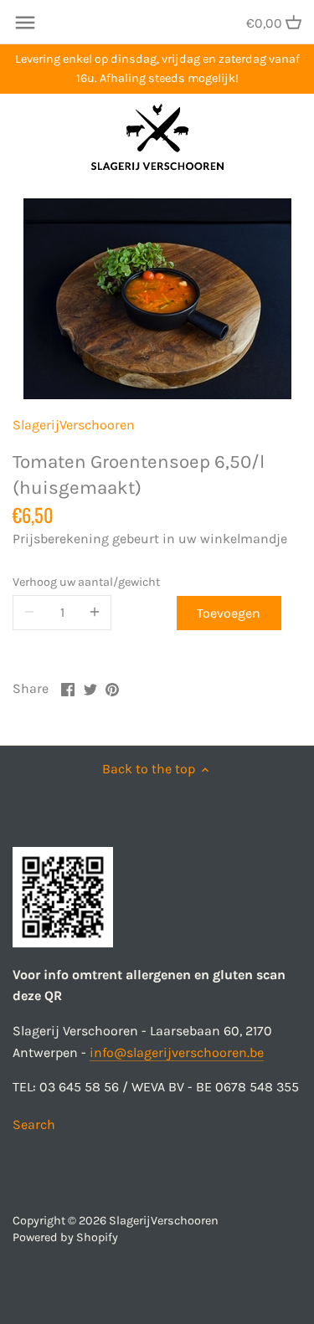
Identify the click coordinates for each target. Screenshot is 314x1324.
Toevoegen (228, 613)
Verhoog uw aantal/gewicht (86, 582)
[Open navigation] (25, 22)
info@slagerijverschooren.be (177, 1052)
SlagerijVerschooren (74, 425)
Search (34, 1124)
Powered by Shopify (65, 1237)
